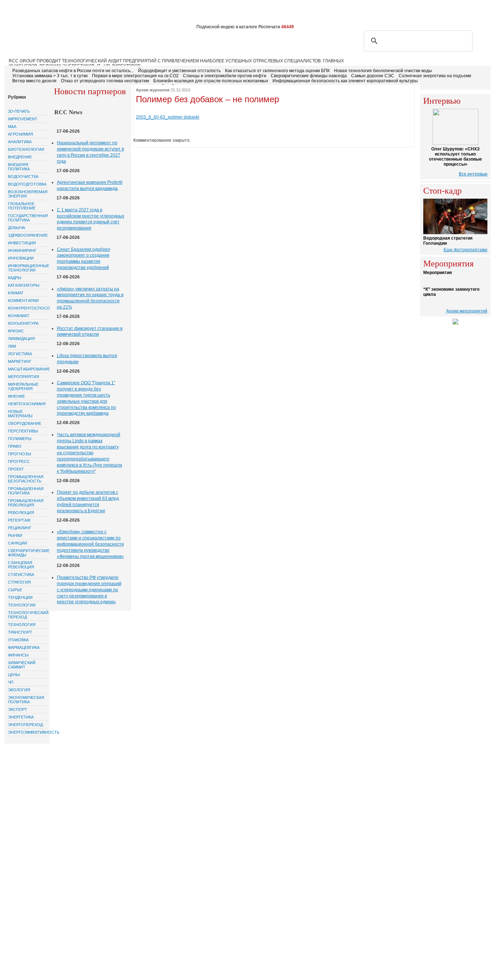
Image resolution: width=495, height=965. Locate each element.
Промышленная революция (25, 502)
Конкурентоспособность (28, 308)
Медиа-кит (218, 13)
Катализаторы (23, 285)
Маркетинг (20, 361)
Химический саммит (22, 664)
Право (14, 446)
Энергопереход (25, 724)
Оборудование (24, 423)
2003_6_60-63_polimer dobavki (167, 117)
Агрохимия (20, 134)
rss (450, 13)
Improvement (22, 119)
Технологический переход (28, 614)
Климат (16, 293)
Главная (19, 13)
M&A (12, 126)
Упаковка (18, 640)
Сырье (15, 590)
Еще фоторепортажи (465, 249)
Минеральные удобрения (23, 386)
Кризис (16, 331)
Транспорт (20, 632)
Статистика (21, 574)
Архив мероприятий (466, 311)
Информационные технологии (28, 268)
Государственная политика (28, 218)
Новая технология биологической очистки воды (383, 70)
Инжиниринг (22, 250)
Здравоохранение (28, 235)
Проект (16, 469)
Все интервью (473, 174)
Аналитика (20, 142)
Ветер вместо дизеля (34, 80)
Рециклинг (20, 528)
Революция (21, 512)
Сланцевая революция (21, 564)
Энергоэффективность (28, 732)
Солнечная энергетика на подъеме (435, 75)
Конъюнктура (23, 323)
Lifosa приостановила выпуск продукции (87, 358)
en (484, 13)
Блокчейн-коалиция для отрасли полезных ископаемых (210, 80)
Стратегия (19, 582)
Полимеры (20, 438)
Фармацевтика (23, 647)
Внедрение (20, 157)
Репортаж (19, 520)
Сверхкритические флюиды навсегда (309, 75)
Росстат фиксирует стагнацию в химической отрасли (89, 331)
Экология (19, 690)
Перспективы (23, 431)
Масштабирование (28, 369)
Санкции (17, 543)
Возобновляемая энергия (27, 194)
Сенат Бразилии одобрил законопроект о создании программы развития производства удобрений (83, 258)
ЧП (10, 682)
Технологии (22, 605)
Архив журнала (179, 13)
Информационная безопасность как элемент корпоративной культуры (345, 80)
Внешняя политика (19, 166)
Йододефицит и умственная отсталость (179, 70)
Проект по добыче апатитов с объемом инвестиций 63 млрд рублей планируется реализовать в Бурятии (88, 501)
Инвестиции (22, 243)
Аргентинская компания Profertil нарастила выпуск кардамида (89, 185)
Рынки (15, 535)
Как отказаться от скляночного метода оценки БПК (277, 70)
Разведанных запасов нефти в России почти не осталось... (73, 70)
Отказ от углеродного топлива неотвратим (105, 80)
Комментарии (23, 300)
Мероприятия (23, 376)
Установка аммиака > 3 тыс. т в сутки (50, 75)
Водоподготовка (27, 184)
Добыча (16, 227)
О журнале (50, 13)
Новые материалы (20, 413)
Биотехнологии (26, 149)
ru (473, 13)
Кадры (14, 278)
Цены (14, 674)
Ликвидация (21, 338)
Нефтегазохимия (27, 404)
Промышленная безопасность (25, 479)
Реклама (112, 13)
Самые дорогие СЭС (372, 75)
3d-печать (19, 111)
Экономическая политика (26, 699)
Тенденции (20, 597)
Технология (22, 624)
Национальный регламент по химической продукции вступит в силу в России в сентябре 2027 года (90, 151)
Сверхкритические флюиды (28, 552)
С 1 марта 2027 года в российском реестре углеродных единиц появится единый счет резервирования (90, 219)
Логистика (20, 354)
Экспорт (17, 709)
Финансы (18, 655)
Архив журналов (153, 90)
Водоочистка (23, 176)
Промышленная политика (25, 490)
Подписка (82, 13)
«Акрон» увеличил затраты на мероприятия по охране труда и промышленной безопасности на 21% (90, 298)
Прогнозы (19, 454)
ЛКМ (12, 346)
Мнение (16, 396)
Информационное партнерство (277, 13)
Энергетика (21, 717)
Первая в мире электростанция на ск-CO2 (135, 75)
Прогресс (19, 461)
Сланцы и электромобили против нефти (224, 75)
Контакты (142, 13)
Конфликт (18, 316)
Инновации (21, 258)
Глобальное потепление (22, 206)
